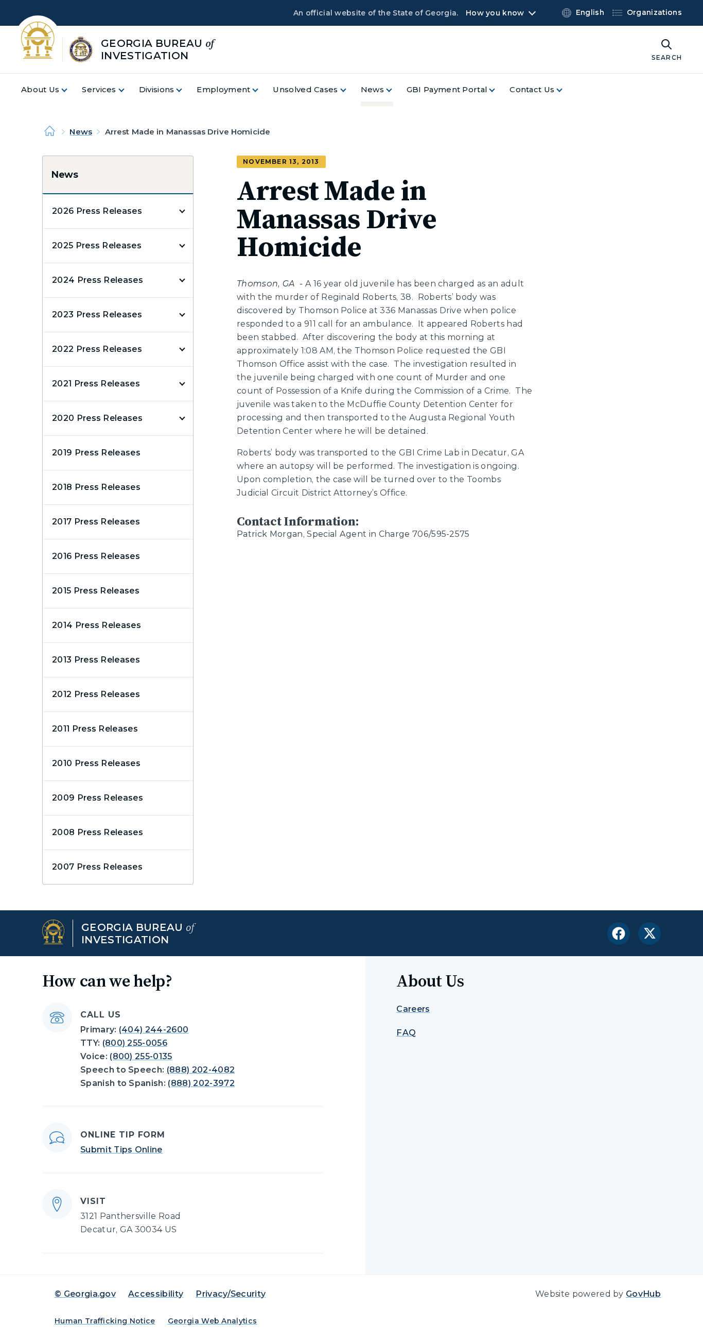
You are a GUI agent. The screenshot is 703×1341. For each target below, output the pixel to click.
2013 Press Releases (96, 660)
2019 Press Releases (96, 452)
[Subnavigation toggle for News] (395, 90)
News (80, 132)
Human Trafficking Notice (105, 1321)
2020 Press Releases (97, 418)
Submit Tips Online (121, 1150)
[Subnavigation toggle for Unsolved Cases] (349, 90)
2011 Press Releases (95, 729)
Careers (413, 1009)
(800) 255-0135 (141, 1056)
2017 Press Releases (96, 522)
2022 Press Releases (97, 349)
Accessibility (155, 1294)
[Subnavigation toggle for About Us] (70, 90)
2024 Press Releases (97, 280)
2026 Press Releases (97, 211)
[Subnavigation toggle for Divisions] (185, 90)
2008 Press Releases (97, 832)
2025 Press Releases (97, 245)
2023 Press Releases (97, 314)
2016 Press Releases (96, 556)
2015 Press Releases (95, 591)
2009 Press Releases (97, 798)
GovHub (643, 1294)
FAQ (406, 1033)
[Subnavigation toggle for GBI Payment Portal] (498, 90)
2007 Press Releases (97, 867)
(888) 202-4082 (201, 1070)
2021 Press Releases (96, 383)
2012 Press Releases (96, 694)
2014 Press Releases (96, 625)
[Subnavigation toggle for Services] (127, 90)
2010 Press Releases (96, 763)
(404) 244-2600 (153, 1029)
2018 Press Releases (96, 487)
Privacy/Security (231, 1294)
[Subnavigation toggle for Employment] (261, 90)
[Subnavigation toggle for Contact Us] (565, 90)
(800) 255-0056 (134, 1043)
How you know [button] (495, 13)
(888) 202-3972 (201, 1083)
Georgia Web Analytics (212, 1321)
